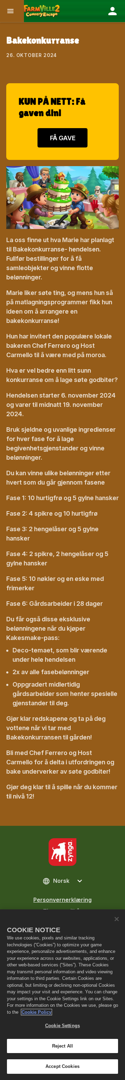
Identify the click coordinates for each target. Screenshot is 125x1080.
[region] (62, 994)
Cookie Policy (36, 1012)
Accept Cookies (62, 1066)
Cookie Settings (62, 1025)
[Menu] (12, 11)
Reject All (62, 1046)
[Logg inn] (112, 11)
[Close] (116, 919)
